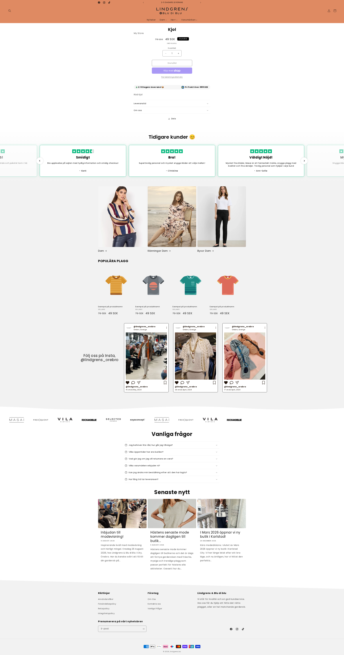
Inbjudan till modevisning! (112, 534)
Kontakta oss (154, 604)
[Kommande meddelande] (201, 2)
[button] (10, 11)
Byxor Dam (204, 250)
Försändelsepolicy (107, 604)
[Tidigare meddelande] (143, 2)
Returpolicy (104, 608)
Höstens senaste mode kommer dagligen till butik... (169, 536)
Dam (101, 250)
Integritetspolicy (106, 613)
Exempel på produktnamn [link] (110, 307)
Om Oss (152, 599)
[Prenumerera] (143, 629)
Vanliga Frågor (155, 608)
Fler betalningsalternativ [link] (172, 77)
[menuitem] (151, 20)
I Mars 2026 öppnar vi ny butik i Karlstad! (220, 534)
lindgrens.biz (175, 651)
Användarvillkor (105, 599)
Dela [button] (173, 118)
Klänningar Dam (158, 250)
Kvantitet (172, 48)
